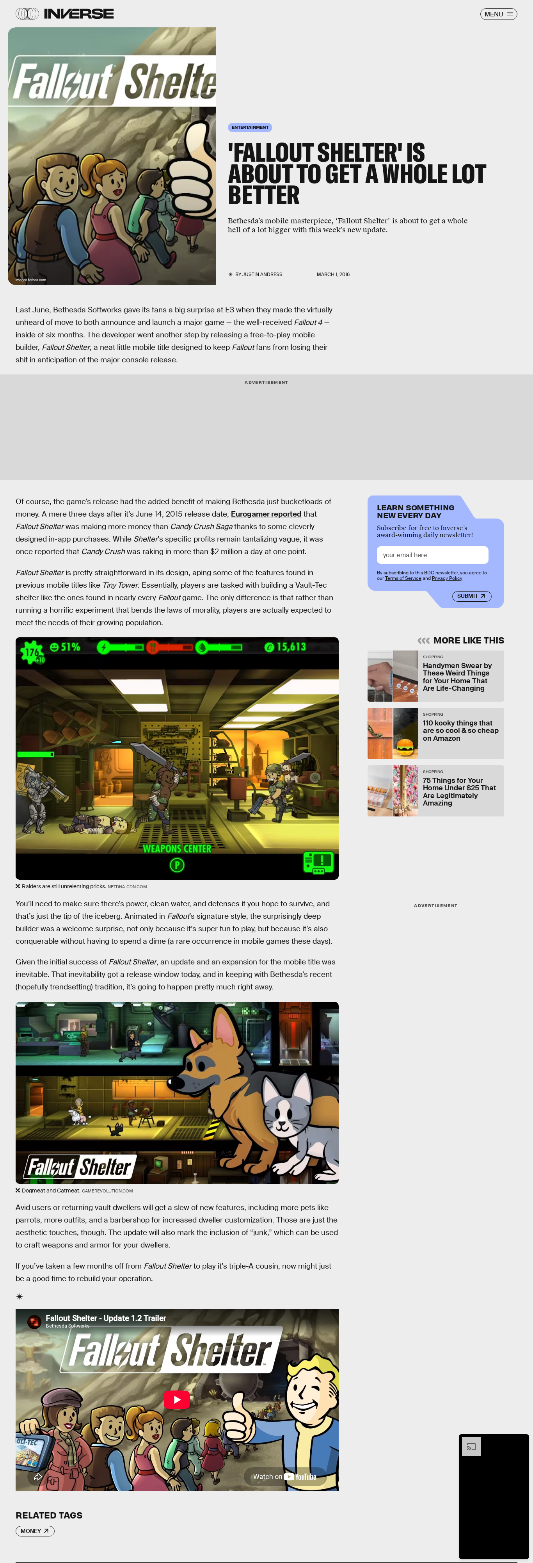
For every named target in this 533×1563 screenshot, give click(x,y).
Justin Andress (262, 274)
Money (31, 1530)
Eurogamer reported (266, 514)
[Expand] (467, 1441)
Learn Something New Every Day (416, 510)
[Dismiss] (520, 1441)
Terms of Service (403, 579)
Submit (467, 596)
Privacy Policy (447, 579)
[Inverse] (79, 14)
